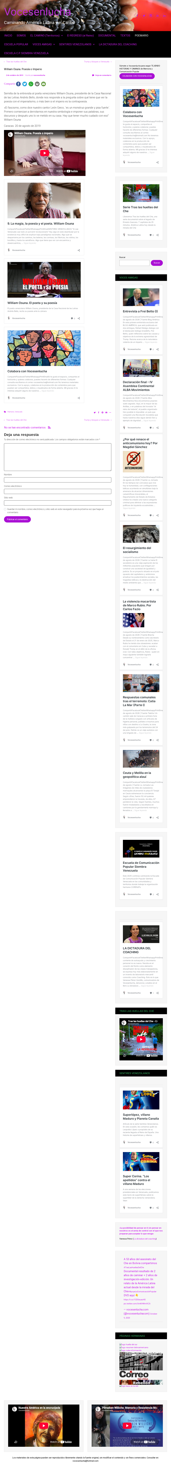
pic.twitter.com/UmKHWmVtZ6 (137, 1304)
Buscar (122, 257)
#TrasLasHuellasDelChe (134, 1267)
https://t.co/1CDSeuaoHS (135, 1300)
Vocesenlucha (37, 11)
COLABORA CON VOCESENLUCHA (137, 76)
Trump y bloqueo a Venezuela (96, 62)
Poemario (10, 412)
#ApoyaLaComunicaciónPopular (142, 1292)
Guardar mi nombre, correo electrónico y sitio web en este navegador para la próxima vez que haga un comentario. (55, 511)
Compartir (9, 83)
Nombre (8, 474)
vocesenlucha (39, 75)
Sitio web (8, 497)
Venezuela (18, 412)
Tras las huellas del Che (16, 62)
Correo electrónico (13, 486)
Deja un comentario (103, 75)
